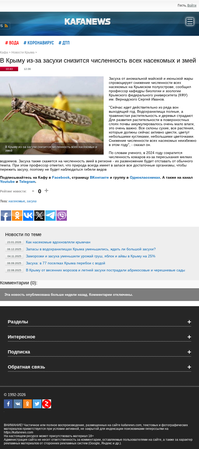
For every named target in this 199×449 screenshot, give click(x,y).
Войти (191, 5)
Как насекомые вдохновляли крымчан (58, 242)
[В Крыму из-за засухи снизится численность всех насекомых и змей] (52, 115)
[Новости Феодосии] (88, 21)
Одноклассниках (145, 177)
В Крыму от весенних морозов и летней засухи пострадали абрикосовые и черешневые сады (105, 270)
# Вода (12, 42)
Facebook (61, 177)
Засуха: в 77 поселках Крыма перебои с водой (65, 263)
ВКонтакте (99, 177)
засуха (32, 201)
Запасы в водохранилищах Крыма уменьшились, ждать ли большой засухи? (91, 249)
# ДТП (64, 42)
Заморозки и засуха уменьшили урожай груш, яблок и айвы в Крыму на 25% (90, 256)
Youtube (7, 181)
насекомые (17, 201)
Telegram (27, 181)
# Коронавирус (39, 42)
